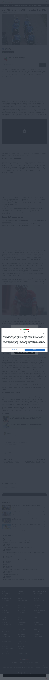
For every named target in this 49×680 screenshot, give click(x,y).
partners (9, 333)
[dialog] (24, 340)
